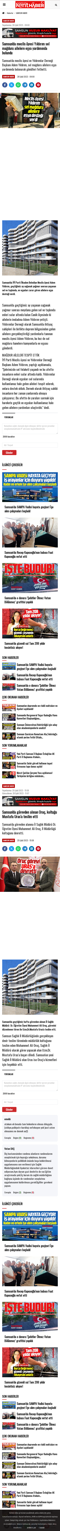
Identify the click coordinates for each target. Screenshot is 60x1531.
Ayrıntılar (31, 1528)
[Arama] (56, 4)
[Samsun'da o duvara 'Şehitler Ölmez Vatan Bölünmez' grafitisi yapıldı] (30, 578)
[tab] (8, 417)
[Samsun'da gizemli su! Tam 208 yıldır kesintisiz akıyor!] (30, 623)
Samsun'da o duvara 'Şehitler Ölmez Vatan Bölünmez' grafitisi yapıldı (28, 600)
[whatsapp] (18, 84)
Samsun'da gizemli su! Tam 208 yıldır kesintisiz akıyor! (25, 645)
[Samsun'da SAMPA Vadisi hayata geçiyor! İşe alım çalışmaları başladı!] (30, 487)
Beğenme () (29, 1137)
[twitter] (11, 84)
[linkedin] (31, 84)
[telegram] (25, 84)
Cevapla (7, 1137)
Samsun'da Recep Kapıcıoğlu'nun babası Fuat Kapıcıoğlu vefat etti (29, 554)
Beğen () (17, 1137)
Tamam (41, 1528)
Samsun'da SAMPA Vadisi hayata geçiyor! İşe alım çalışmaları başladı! (29, 509)
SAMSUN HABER (21, 13)
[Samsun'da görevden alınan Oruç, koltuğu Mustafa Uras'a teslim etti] (30, 874)
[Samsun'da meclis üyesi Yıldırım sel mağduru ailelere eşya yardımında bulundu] (30, 110)
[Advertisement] (30, 175)
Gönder (9, 452)
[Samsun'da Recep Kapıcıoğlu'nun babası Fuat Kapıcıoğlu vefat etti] (30, 532)
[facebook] (4, 84)
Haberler (10, 13)
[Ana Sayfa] (3, 13)
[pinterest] (38, 84)
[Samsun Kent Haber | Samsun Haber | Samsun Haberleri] (30, 5)
